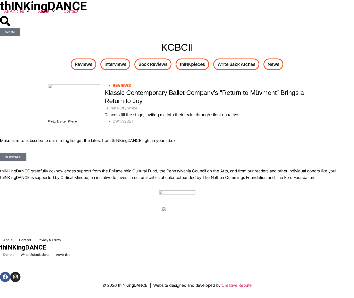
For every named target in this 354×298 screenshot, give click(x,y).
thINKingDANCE (23, 247)
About (43, 11)
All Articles (14, 11)
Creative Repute (237, 285)
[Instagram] (15, 277)
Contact (71, 11)
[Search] (5, 21)
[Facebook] (5, 277)
